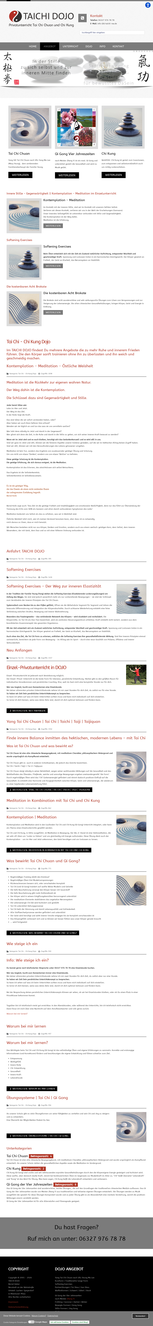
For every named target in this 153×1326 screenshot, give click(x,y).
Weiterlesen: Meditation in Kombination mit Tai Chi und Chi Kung (50, 850)
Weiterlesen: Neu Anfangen (28, 710)
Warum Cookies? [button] (39, 1316)
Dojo (88, 46)
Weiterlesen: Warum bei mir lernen (33, 1088)
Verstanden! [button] (140, 1316)
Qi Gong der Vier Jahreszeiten (29, 1184)
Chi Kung (13, 1168)
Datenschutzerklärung (18, 1307)
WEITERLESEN (53, 225)
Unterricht (70, 46)
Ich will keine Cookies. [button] (60, 1322)
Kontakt (118, 46)
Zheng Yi (71, 1299)
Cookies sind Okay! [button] (80, 1322)
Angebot (50, 46)
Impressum (13, 1302)
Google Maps (41, 1322)
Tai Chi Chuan (17, 1156)
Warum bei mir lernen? (17, 1014)
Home (32, 46)
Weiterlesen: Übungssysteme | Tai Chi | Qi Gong (40, 1135)
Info (102, 46)
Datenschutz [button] (52, 1316)
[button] (148, 5)
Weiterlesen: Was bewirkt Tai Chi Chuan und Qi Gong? (44, 933)
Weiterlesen (20, 175)
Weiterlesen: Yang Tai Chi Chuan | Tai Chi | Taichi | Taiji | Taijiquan (51, 789)
